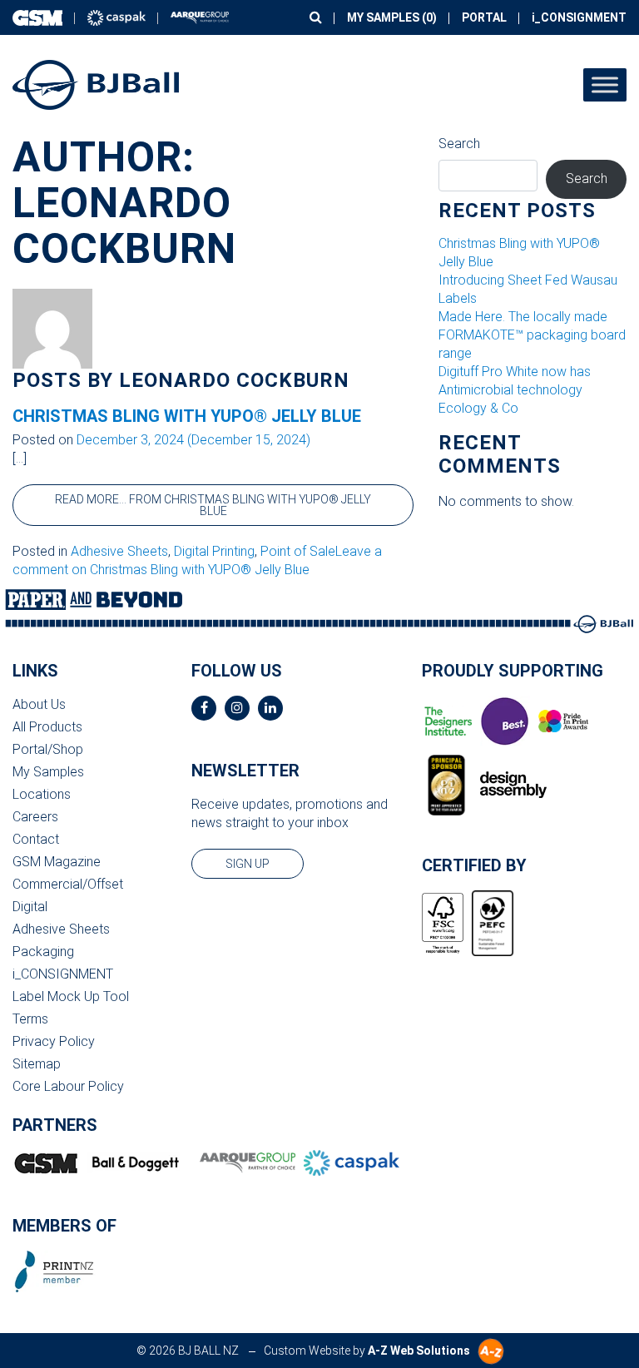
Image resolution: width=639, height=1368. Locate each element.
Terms (30, 1019)
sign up (247, 863)
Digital (29, 906)
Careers (35, 817)
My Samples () (392, 17)
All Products (47, 727)
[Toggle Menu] (605, 84)
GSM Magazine (56, 862)
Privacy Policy (53, 1041)
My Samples (48, 772)
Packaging (43, 951)
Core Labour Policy (68, 1086)
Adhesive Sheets (119, 551)
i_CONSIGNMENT (579, 17)
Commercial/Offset (67, 884)
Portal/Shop (47, 749)
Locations (41, 794)
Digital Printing (214, 551)
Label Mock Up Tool (70, 996)
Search (459, 143)
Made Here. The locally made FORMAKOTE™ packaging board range (532, 335)
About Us (39, 704)
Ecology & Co (478, 408)
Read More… (213, 505)
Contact (35, 839)
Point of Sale (297, 551)
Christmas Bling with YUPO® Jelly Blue (186, 416)
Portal (484, 17)
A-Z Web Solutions (419, 1350)
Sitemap (36, 1064)
